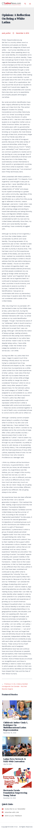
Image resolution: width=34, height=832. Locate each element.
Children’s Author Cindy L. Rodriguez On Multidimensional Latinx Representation (15, 726)
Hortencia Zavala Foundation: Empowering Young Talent (15, 793)
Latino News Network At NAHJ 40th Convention (14, 760)
